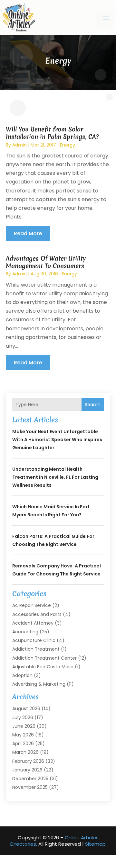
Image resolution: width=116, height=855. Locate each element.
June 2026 (23, 726)
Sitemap (95, 844)
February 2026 (28, 761)
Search (93, 404)
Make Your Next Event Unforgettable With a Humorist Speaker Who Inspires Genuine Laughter (57, 439)
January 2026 (27, 770)
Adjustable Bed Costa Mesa (42, 667)
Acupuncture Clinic (33, 640)
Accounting (25, 631)
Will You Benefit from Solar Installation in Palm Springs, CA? (52, 133)
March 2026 (25, 752)
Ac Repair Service (31, 605)
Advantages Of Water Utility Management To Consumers (46, 262)
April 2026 (23, 743)
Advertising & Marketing (38, 684)
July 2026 (22, 717)
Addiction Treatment (36, 649)
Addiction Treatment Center (44, 658)
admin (19, 145)
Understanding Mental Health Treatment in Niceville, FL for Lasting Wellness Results (55, 477)
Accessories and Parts (37, 614)
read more (28, 233)
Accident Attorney (32, 623)
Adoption (22, 675)
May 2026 (23, 735)
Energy (67, 145)
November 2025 (30, 787)
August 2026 (26, 708)
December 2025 (30, 778)
